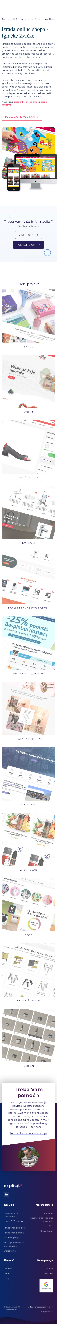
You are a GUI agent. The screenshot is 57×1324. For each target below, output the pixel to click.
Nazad (52, 19)
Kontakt (49, 1273)
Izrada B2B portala (14, 1221)
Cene (7, 1273)
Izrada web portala (14, 1232)
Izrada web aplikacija (15, 1227)
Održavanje (10, 1251)
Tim (51, 1226)
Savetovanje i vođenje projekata (41, 1219)
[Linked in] (6, 1194)
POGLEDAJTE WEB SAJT (20, 116)
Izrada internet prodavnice (11, 1215)
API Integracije (11, 1237)
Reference (18, 19)
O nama (49, 1268)
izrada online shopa (23, 102)
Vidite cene (27, 235)
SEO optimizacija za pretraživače (14, 1244)
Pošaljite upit (27, 244)
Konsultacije (46, 1231)
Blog (6, 1278)
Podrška (8, 1268)
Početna (6, 19)
